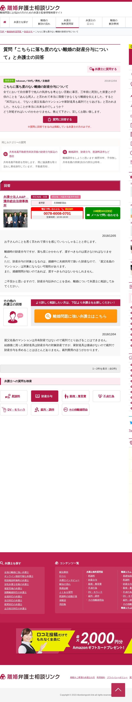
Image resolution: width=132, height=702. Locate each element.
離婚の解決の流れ (44, 22)
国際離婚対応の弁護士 (15, 592)
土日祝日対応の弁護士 (15, 608)
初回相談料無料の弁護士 (16, 580)
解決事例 (63, 572)
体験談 (62, 600)
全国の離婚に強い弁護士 (16, 572)
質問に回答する (62, 119)
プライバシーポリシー (117, 677)
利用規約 (101, 677)
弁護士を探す (21, 22)
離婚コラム (126, 572)
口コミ (62, 576)
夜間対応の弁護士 (13, 604)
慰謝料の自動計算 (68, 596)
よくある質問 (66, 592)
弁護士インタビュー (69, 580)
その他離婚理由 (78, 409)
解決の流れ (64, 584)
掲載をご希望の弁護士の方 (82, 677)
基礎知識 (127, 576)
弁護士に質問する (106, 69)
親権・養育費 (78, 396)
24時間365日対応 (105, 213)
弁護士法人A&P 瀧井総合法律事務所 (16, 201)
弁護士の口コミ (90, 22)
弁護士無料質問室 (67, 22)
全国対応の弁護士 (13, 596)
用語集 (62, 604)
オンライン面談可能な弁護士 (18, 576)
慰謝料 (16, 396)
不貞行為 (108, 396)
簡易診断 (63, 588)
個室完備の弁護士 (13, 588)
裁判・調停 (47, 409)
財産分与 (46, 396)
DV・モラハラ (16, 409)
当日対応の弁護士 (13, 600)
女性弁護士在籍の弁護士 (16, 584)
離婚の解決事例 (114, 22)
